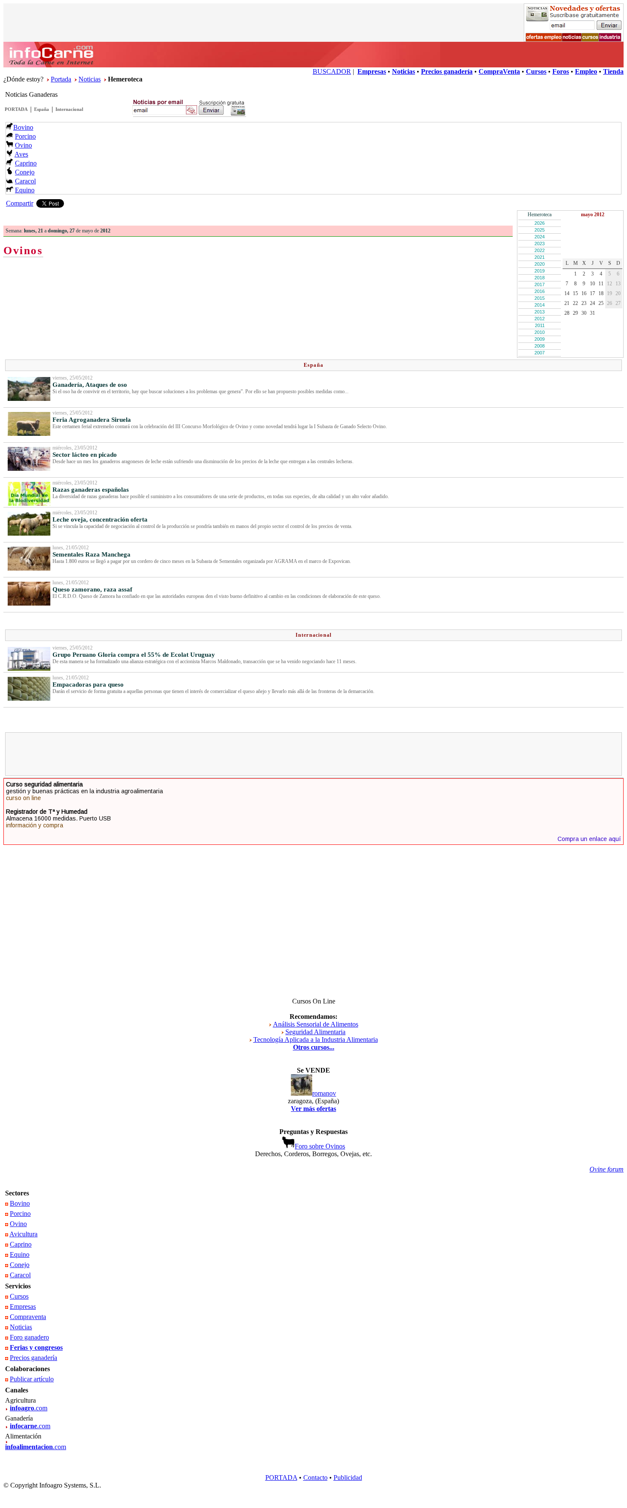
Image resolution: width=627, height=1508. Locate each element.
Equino (25, 190)
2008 (539, 345)
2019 (539, 270)
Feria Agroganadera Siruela (91, 419)
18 (601, 293)
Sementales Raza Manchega (91, 554)
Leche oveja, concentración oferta (100, 519)
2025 (539, 229)
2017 (539, 284)
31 (592, 313)
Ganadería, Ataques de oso (89, 384)
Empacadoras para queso (88, 684)
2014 (539, 304)
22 (575, 303)
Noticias (89, 79)
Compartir (19, 203)
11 (601, 284)
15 (575, 293)
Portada (61, 79)
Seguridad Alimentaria (315, 1031)
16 (583, 293)
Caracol (25, 181)
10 (592, 284)
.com (28, 1408)
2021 (539, 257)
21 (566, 303)
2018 (539, 277)
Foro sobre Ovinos (320, 1146)
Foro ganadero (29, 1337)
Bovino (23, 127)
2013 (539, 311)
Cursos (19, 1296)
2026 (539, 223)
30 (583, 313)
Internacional (69, 109)
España (41, 109)
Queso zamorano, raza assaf (92, 589)
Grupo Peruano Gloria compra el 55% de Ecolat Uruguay (133, 654)
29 (575, 313)
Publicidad (348, 1477)
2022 (539, 250)
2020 (539, 264)
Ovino (23, 145)
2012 (539, 318)
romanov (324, 1093)
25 (601, 303)
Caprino (26, 163)
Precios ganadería (33, 1357)
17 (592, 293)
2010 (539, 332)
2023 (539, 243)
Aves (21, 154)
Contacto (315, 1477)
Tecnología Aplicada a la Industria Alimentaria (315, 1039)
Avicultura (23, 1234)
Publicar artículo (32, 1379)
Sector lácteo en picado (84, 454)
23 (583, 303)
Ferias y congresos (36, 1347)
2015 (539, 298)
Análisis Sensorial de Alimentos (315, 1024)
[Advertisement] (313, 754)
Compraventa (28, 1316)
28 (566, 313)
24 (592, 303)
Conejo (25, 172)
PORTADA (16, 109)
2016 (539, 291)
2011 (540, 325)
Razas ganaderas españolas (90, 489)
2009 (539, 339)
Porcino (25, 136)
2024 (539, 236)
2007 (539, 352)
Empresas (23, 1306)
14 (566, 293)
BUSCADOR (332, 71)
